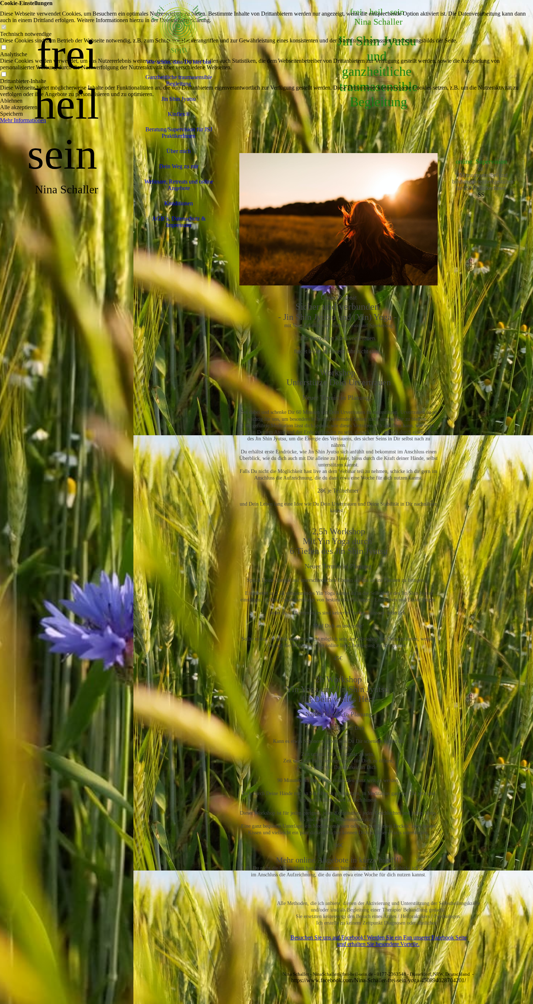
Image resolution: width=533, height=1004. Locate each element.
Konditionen (178, 203)
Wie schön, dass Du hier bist (178, 62)
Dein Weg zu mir (178, 166)
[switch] (3, 27)
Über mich (178, 151)
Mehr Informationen (23, 120)
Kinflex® (179, 114)
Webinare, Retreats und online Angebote (178, 184)
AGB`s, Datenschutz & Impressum (179, 221)
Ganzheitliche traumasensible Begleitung (178, 80)
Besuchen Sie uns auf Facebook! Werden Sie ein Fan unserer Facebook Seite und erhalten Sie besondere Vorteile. (378, 940)
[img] (66, 502)
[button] (266, 101)
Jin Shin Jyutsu (178, 99)
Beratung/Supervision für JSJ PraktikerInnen (178, 132)
